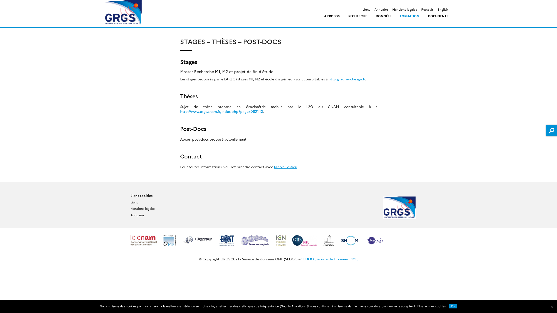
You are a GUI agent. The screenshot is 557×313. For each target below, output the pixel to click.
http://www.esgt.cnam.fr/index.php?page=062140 (221, 111)
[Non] (551, 307)
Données (383, 16)
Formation (409, 16)
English (443, 9)
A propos (332, 16)
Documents (438, 16)
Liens (366, 9)
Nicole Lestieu (285, 166)
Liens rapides (142, 195)
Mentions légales (404, 9)
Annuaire (381, 9)
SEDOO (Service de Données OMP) (329, 258)
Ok (453, 306)
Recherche (357, 16)
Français (427, 9)
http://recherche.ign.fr (347, 79)
